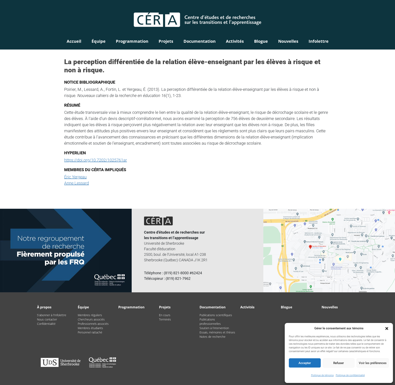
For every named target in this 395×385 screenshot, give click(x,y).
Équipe (99, 41)
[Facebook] (344, 7)
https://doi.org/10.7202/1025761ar (95, 160)
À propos (44, 307)
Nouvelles (288, 41)
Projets (166, 41)
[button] (387, 328)
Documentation (200, 41)
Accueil (74, 41)
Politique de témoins (322, 375)
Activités (235, 41)
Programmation (132, 41)
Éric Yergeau (75, 176)
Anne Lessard (76, 183)
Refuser (338, 363)
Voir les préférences (373, 363)
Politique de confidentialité (350, 375)
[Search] (335, 7)
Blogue (261, 41)
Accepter (305, 363)
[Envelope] (355, 7)
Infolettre (319, 41)
